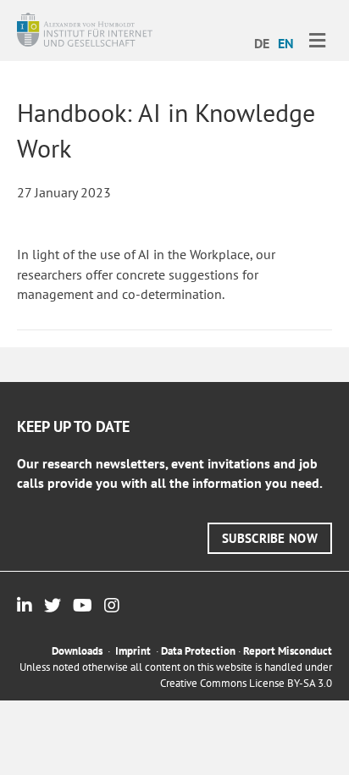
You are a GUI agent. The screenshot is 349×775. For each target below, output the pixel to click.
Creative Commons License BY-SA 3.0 (246, 683)
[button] (270, 538)
